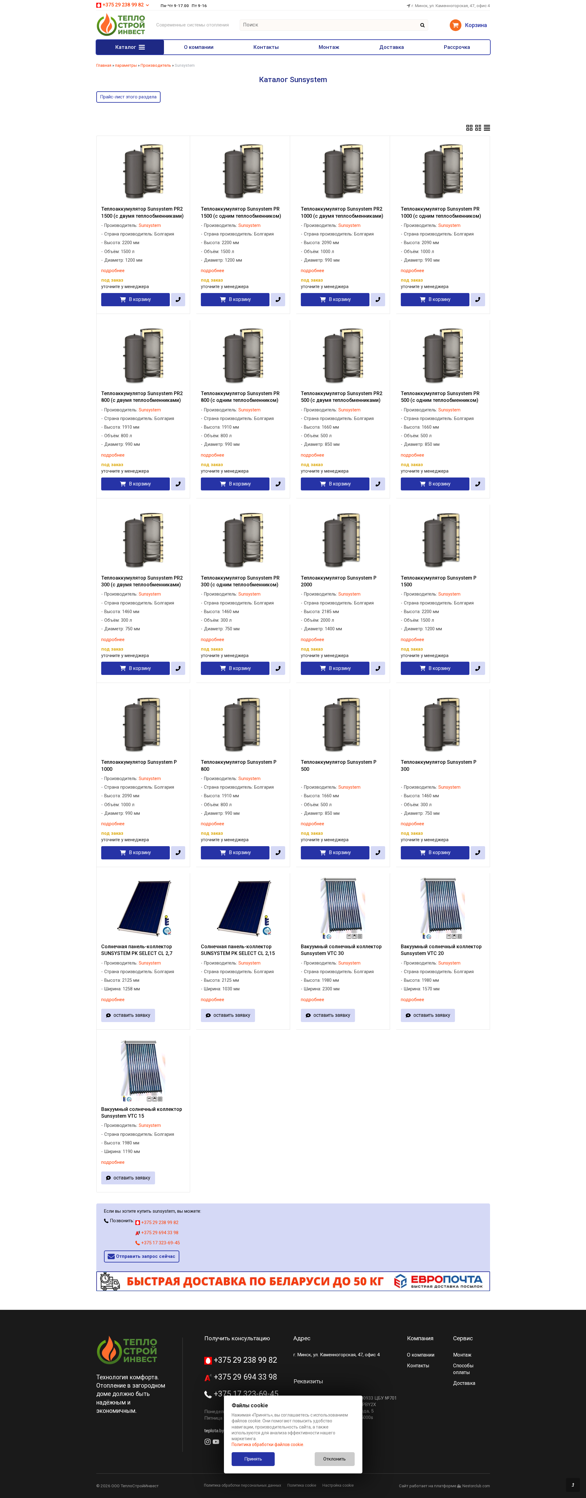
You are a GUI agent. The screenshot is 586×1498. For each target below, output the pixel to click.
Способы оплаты (463, 1369)
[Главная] (121, 35)
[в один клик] (178, 299)
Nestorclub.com (476, 1486)
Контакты (266, 47)
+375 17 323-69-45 (160, 1243)
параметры (126, 65)
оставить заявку (132, 1015)
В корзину (140, 299)
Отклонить (334, 1459)
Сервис (463, 1338)
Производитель (156, 65)
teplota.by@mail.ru (222, 1430)
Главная (103, 65)
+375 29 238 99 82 (159, 1222)
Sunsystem (150, 225)
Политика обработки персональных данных (242, 1485)
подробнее (113, 270)
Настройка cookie (338, 1485)
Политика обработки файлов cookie (267, 1444)
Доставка (391, 47)
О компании (198, 47)
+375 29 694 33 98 (159, 1232)
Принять (253, 1459)
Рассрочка (457, 47)
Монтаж (329, 47)
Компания (420, 1338)
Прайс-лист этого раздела (128, 97)
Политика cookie (301, 1485)
